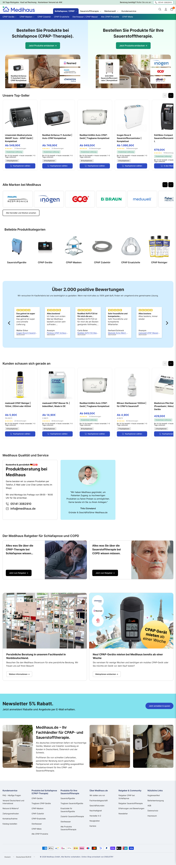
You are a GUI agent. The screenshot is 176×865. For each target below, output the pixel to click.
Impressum (152, 816)
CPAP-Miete (36, 829)
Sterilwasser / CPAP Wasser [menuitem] (85, 16)
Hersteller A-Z (95, 816)
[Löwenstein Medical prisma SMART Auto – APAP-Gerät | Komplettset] (20, 117)
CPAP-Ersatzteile (39, 818)
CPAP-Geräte (37, 798)
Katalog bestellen (10, 824)
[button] (9, 323)
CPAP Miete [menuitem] (127, 16)
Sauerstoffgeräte (16, 262)
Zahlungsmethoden (11, 813)
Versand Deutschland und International (13, 801)
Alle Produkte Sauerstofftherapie (68, 828)
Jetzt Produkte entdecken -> (43, 45)
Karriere (93, 826)
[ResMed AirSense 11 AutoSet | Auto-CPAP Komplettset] (57, 117)
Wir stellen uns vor (97, 795)
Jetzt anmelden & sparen (159, 706)
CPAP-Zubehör (38, 813)
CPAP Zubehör (102, 262)
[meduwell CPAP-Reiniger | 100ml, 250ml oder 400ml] (20, 385)
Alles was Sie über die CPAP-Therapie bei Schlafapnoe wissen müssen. (19, 549)
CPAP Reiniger (159, 262)
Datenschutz (153, 810)
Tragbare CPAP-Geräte (41, 803)
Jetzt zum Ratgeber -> (18, 573)
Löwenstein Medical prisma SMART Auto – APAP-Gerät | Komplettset (19, 138)
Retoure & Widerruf (11, 808)
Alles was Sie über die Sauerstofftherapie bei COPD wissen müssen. (106, 549)
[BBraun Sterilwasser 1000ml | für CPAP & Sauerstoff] (132, 385)
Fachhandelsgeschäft (99, 800)
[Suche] (160, 9)
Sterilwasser (37, 824)
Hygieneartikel (154, 795)
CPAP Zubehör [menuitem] (44, 16)
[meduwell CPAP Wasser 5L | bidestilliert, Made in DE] (57, 385)
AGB (149, 805)
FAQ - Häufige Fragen (12, 795)
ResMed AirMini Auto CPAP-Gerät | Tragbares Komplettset (94, 136)
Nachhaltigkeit (96, 810)
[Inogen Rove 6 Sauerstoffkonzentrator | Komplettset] (132, 117)
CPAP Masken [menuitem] (26, 16)
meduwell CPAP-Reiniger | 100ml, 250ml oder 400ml (18, 404)
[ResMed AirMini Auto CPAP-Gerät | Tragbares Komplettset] (95, 117)
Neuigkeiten (95, 821)
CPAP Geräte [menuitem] (8, 16)
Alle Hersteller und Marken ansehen (21, 213)
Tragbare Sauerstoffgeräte (72, 803)
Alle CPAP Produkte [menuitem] (110, 16)
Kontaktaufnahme (10, 818)
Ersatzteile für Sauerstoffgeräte (68, 809)
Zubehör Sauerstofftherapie (72, 816)
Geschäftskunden (97, 805)
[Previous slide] (165, 184)
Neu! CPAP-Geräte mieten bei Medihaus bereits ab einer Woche (128, 656)
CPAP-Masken (37, 808)
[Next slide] (170, 95)
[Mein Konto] (166, 9)
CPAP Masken (74, 262)
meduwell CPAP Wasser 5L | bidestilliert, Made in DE (56, 404)
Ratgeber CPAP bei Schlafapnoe (127, 796)
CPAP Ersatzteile (130, 262)
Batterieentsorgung (156, 800)
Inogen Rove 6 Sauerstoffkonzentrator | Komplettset (129, 138)
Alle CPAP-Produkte (40, 834)
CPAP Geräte (45, 262)
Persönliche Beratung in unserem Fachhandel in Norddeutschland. (36, 656)
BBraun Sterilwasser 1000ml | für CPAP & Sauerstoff (131, 404)
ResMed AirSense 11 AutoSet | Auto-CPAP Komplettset (57, 136)
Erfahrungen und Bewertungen (131, 808)
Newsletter (123, 813)
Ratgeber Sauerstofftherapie (131, 803)
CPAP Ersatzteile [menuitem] (61, 16)
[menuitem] (66, 11)
